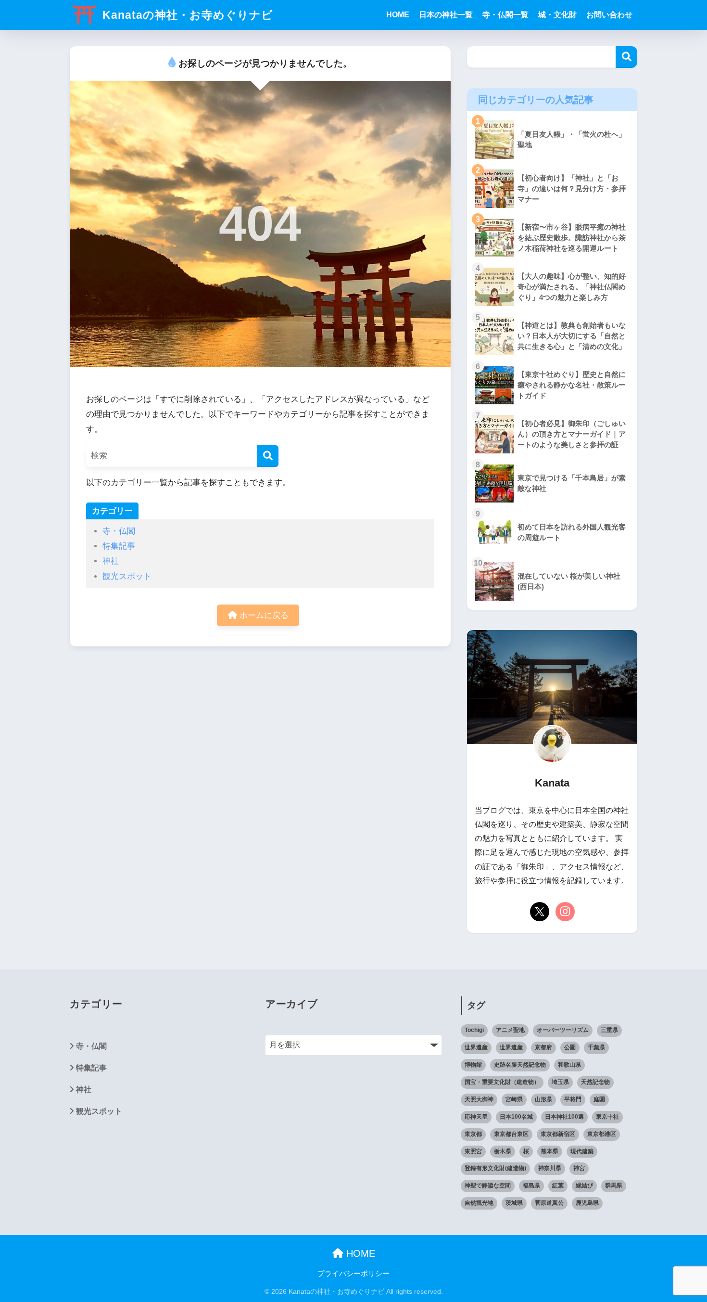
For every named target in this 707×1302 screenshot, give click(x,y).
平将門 (572, 1099)
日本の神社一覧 (446, 15)
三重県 (609, 1030)
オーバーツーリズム (563, 1030)
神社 (110, 561)
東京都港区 (601, 1134)
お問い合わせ (609, 15)
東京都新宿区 (558, 1134)
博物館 (473, 1064)
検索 (626, 57)
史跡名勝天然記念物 (520, 1064)
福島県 (531, 1185)
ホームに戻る (263, 615)
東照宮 (473, 1151)
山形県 (543, 1099)
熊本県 (549, 1151)
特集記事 (118, 546)
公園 (570, 1047)
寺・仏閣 (118, 531)
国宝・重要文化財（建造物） (502, 1082)
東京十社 (607, 1116)
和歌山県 (569, 1064)
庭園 (599, 1099)
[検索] (267, 456)
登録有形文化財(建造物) (495, 1168)
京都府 (543, 1047)
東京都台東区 (511, 1134)
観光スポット (127, 576)
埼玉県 (560, 1082)
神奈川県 (549, 1168)
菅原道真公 (549, 1202)
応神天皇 (476, 1116)
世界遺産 (476, 1047)
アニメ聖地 (510, 1030)
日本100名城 (516, 1116)
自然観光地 (479, 1202)
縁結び (584, 1185)
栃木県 (502, 1151)
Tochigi (474, 1030)
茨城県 (514, 1202)
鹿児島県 (587, 1202)
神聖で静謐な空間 (488, 1185)
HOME (397, 15)
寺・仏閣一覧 (505, 15)
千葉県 (596, 1047)
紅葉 (558, 1185)
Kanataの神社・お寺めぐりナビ (186, 15)
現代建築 (581, 1151)
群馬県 (613, 1185)
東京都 (473, 1134)
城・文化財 (557, 15)
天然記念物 (595, 1082)
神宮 (579, 1168)
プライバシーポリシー (357, 1273)
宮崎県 (514, 1099)
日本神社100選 (564, 1116)
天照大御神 (479, 1099)
